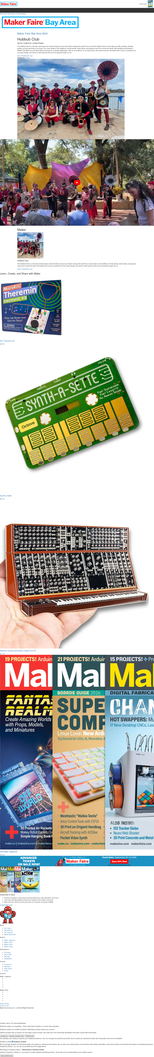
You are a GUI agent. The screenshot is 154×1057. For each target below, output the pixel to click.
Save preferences (7, 1056)
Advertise (7, 966)
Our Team (7, 928)
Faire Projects (21, 14)
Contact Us (8, 964)
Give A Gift (7, 954)
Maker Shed (8, 944)
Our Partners (8, 932)
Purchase (7, 952)
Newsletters (8, 959)
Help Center (8, 968)
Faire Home (11, 14)
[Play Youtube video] (77, 182)
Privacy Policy (4, 1004)
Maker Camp (8, 946)
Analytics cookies (20, 1042)
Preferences (30, 1036)
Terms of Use (4, 1006)
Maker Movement (10, 934)
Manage (7, 956)
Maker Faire (8, 942)
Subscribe (143, 4)
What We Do (8, 930)
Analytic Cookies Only (16, 1036)
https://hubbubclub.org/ (25, 56)
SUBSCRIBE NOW (6, 905)
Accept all (4, 1036)
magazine (9, 940)
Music (28, 58)
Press (6, 971)
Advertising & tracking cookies (33, 1050)
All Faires (3, 14)
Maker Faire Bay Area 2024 (32, 33)
